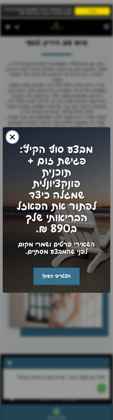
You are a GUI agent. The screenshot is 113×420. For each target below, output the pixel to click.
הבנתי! (92, 11)
